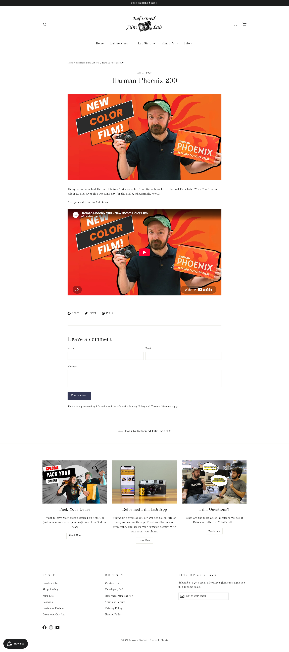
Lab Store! (102, 202)
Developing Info (114, 589)
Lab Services (119, 43)
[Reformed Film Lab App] (144, 482)
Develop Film (50, 583)
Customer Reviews (53, 608)
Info (187, 43)
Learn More (144, 540)
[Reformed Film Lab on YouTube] (58, 627)
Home (100, 43)
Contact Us (112, 583)
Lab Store (145, 43)
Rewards (47, 602)
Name (71, 348)
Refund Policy (113, 614)
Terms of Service (161, 406)
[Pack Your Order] (74, 482)
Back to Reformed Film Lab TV (147, 431)
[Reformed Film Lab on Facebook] (44, 627)
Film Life (168, 43)
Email (148, 348)
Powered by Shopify (159, 640)
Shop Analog (50, 589)
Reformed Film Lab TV (88, 63)
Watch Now (75, 535)
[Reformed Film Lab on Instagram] (51, 627)
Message (72, 366)
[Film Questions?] (214, 482)
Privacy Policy (137, 406)
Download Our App (53, 614)
